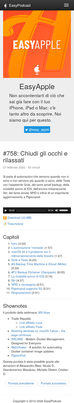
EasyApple (37, 86)
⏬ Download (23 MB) (17, 218)
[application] (37, 210)
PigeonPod (18, 355)
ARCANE (17, 339)
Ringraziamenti (21, 293)
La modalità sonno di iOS (27, 276)
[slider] (65, 210)
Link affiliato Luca (31, 323)
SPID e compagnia (23, 284)
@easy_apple (38, 129)
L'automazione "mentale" (27, 248)
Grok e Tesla (19, 260)
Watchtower (19, 347)
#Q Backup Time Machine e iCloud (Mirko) (39, 264)
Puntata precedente (21, 383)
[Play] (5, 210)
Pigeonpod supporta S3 (26, 288)
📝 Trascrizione (13, 224)
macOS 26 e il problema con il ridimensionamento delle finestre (32, 254)
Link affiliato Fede (31, 327)
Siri (13, 280)
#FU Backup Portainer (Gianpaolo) (33, 272)
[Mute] (56, 210)
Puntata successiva (53, 383)
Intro (14, 243)
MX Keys (44, 312)
